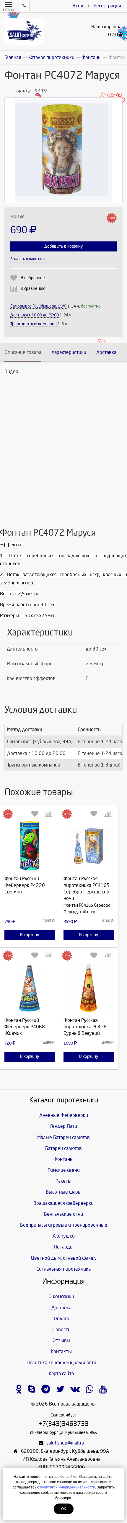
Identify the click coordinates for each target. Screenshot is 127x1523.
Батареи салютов (63, 1148)
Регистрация (107, 5)
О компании (61, 1296)
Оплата (61, 1318)
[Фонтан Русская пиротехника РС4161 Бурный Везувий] (89, 988)
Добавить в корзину (63, 246)
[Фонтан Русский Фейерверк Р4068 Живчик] (29, 988)
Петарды (64, 1246)
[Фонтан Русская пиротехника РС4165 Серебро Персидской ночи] (89, 846)
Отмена (29, 902)
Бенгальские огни (63, 1214)
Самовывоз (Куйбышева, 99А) (38, 306)
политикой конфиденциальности (67, 1487)
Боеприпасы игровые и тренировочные (63, 1225)
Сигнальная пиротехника (63, 1269)
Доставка (106, 352)
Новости (61, 1329)
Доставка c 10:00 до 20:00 (34, 315)
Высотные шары (64, 1191)
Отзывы (61, 1340)
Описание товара (22, 352)
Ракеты (63, 1181)
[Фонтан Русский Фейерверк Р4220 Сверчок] (29, 846)
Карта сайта (61, 1373)
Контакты (61, 1351)
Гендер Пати (63, 1126)
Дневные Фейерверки (63, 1115)
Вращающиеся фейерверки (63, 1203)
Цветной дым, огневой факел (63, 1258)
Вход (78, 5)
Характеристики (68, 352)
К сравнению (33, 288)
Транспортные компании (33, 324)
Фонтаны (63, 1159)
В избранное (33, 278)
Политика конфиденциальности (61, 1362)
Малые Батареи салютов (63, 1137)
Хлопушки (63, 1235)
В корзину (29, 935)
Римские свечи (64, 1170)
